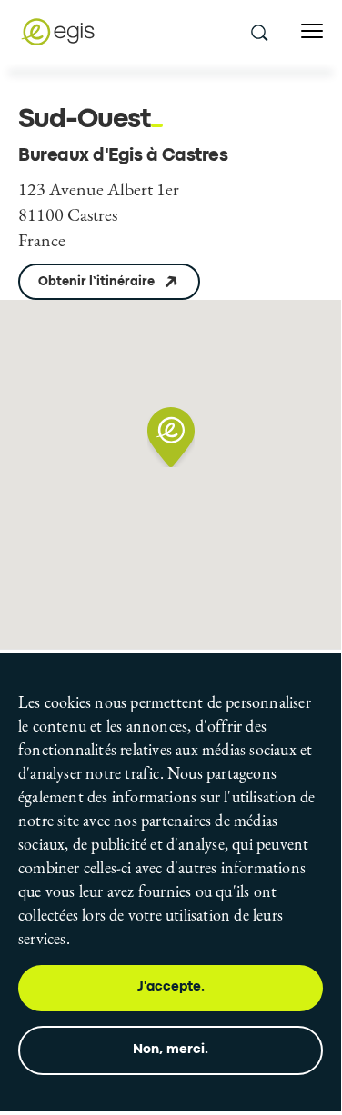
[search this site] (258, 32)
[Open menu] (312, 31)
